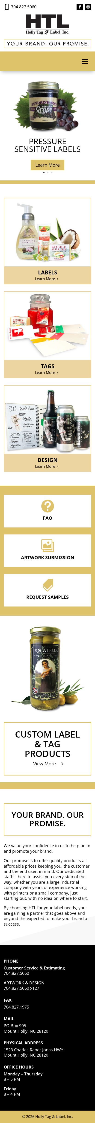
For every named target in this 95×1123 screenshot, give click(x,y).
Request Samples (47, 597)
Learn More (47, 165)
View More (44, 764)
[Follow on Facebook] (80, 7)
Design (48, 460)
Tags (47, 366)
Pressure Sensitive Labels (47, 145)
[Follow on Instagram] (88, 7)
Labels (47, 272)
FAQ (47, 518)
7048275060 (23, 6)
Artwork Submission (47, 557)
